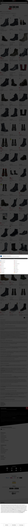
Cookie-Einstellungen (22, 511)
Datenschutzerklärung (20, 512)
